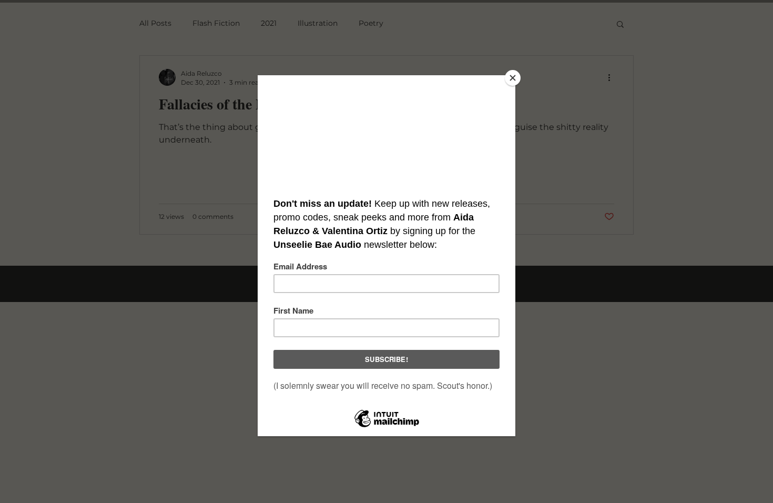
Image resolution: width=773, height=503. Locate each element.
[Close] (513, 78)
